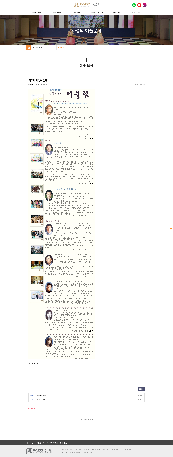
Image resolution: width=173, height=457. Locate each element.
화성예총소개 (36, 12)
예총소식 (76, 12)
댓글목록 (33, 408)
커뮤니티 (116, 12)
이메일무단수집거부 (53, 443)
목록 (142, 389)
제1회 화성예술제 (41, 400)
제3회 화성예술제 (41, 395)
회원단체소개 (56, 12)
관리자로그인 (64, 443)
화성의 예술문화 (96, 12)
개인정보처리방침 (41, 443)
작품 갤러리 (136, 12)
